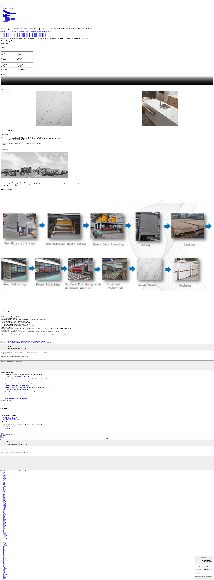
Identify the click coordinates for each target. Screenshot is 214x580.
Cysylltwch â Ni (5, 21)
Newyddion (5, 14)
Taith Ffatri (7, 17)
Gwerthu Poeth (7, 12)
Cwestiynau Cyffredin (6, 15)
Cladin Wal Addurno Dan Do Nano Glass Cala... (16, 398)
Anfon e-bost (2, 436)
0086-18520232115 (13, 425)
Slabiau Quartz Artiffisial (11, 13)
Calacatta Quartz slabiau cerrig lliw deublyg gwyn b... (17, 389)
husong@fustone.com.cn (7, 426)
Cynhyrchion (5, 11)
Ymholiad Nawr (3, 433)
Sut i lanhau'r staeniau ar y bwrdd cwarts (10, 417)
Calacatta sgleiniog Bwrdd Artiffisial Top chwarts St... (17, 376)
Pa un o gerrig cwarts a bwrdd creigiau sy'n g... (11, 419)
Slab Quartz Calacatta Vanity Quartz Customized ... (17, 385)
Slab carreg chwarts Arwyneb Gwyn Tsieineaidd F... (17, 393)
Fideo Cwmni (7, 20)
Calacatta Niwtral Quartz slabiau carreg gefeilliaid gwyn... (18, 381)
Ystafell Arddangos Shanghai (10, 19)
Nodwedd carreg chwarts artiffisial (9, 418)
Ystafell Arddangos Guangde (10, 18)
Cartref (4, 10)
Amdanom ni (5, 16)
